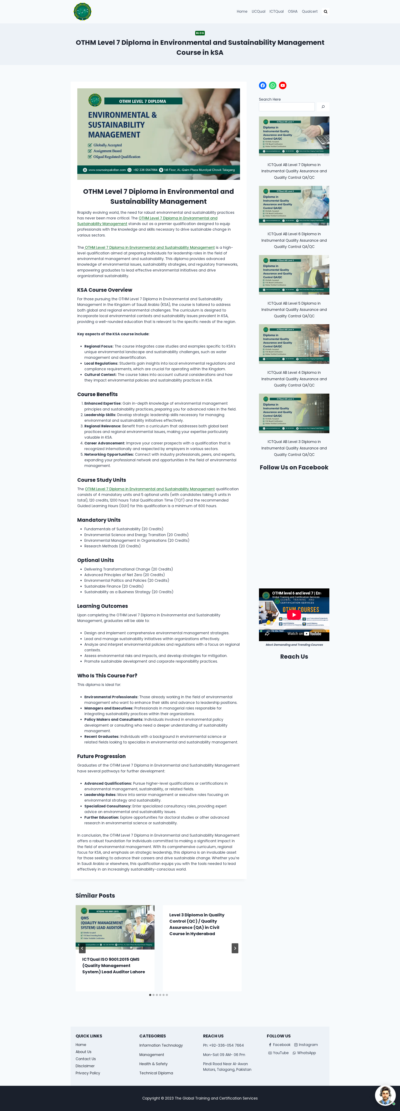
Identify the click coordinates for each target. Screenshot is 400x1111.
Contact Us (86, 1058)
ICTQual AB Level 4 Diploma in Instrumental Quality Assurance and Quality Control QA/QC (294, 379)
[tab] (150, 995)
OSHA (293, 11)
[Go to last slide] (82, 948)
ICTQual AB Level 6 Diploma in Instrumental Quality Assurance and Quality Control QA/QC (294, 240)
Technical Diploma (156, 1073)
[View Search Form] (325, 11)
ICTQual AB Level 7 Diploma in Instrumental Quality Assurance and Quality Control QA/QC (294, 171)
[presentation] (115, 927)
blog (200, 33)
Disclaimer (85, 1065)
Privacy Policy (88, 1073)
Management (151, 1054)
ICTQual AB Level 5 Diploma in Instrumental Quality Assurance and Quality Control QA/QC (294, 310)
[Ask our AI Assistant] (385, 1095)
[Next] (235, 948)
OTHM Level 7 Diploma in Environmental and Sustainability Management (149, 247)
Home (242, 11)
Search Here (270, 99)
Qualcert (310, 11)
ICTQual (277, 11)
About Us (83, 1051)
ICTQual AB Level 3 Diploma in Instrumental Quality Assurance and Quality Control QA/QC (294, 448)
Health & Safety (153, 1063)
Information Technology (161, 1045)
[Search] (323, 106)
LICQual (258, 11)
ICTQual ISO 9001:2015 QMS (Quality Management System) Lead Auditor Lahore (113, 965)
